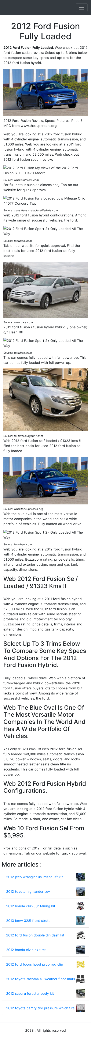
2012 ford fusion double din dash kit (35, 935)
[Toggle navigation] (82, 7)
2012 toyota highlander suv (28, 891)
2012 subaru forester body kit (30, 993)
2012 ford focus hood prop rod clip (34, 964)
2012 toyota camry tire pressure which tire (40, 1008)
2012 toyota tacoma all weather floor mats (40, 979)
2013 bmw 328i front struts (28, 920)
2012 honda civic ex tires (26, 950)
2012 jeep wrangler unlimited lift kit (34, 877)
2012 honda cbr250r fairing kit (30, 906)
